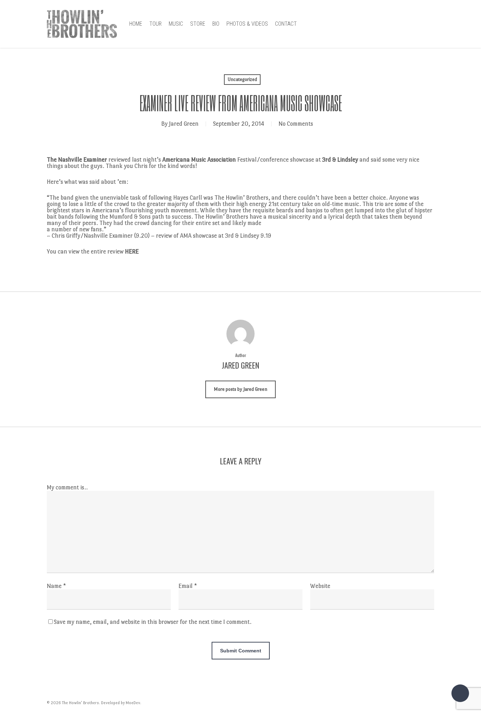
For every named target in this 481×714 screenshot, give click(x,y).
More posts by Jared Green (240, 389)
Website (320, 586)
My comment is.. (67, 487)
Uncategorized (242, 79)
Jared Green (184, 123)
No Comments (296, 123)
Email (188, 586)
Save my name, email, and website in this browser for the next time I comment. (152, 622)
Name (56, 586)
